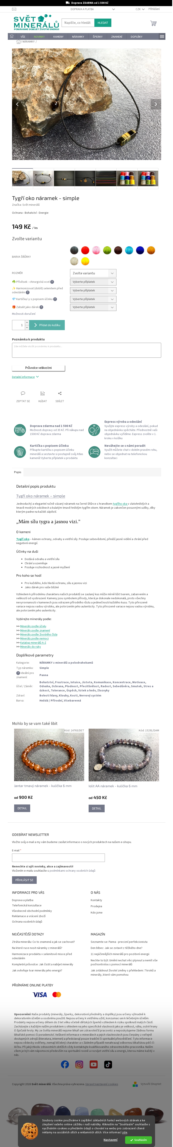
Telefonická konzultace (25, 905)
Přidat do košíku (48, 325)
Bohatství (45, 682)
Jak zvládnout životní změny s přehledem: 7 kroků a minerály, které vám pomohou (121, 973)
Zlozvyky (102, 690)
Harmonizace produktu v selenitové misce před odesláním (40, 956)
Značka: (24, 205)
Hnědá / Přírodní (49, 701)
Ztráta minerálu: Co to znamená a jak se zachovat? (41, 942)
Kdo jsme (95, 913)
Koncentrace (120, 682)
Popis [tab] (16, 472)
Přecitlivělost (87, 686)
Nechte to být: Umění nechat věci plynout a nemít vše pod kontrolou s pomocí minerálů (122, 963)
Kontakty (95, 900)
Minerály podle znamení (33, 630)
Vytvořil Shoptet (149, 1084)
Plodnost (69, 686)
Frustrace (60, 682)
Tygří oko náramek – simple (39, 495)
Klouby (62, 696)
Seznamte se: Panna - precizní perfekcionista (117, 942)
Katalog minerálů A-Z (32, 643)
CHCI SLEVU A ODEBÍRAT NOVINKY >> (31, 1122)
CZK (136, 9)
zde (123, 1132)
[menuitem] (10, 37)
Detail (20, 808)
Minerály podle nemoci (33, 638)
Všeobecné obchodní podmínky (30, 911)
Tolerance (56, 690)
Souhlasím (139, 1140)
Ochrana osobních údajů (25, 922)
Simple (42, 668)
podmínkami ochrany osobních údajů (71, 871)
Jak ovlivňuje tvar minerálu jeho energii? (35, 971)
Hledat (101, 22)
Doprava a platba (80, 9)
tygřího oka (118, 504)
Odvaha (43, 686)
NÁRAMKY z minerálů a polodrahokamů (64, 663)
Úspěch (70, 690)
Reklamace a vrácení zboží (27, 916)
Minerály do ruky (29, 647)
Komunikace (100, 682)
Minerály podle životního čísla (37, 634)
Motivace (137, 682)
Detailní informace (21, 377)
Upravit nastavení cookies (100, 1084)
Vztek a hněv (85, 690)
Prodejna (95, 906)
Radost (104, 686)
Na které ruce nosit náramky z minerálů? (35, 948)
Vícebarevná (70, 701)
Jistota (85, 682)
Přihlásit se (23, 880)
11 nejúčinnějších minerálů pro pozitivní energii (118, 954)
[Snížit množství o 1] (25, 327)
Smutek (134, 686)
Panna (42, 675)
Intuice (73, 682)
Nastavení (109, 1140)
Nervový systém (89, 696)
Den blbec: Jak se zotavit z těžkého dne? (115, 948)
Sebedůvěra (119, 686)
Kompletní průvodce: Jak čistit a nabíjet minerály (41, 965)
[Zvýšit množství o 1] (25, 322)
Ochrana (56, 686)
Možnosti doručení (22, 314)
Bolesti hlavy (46, 696)
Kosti (72, 696)
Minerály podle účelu (32, 626)
